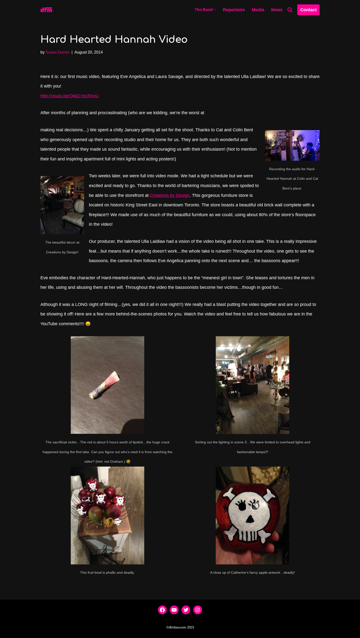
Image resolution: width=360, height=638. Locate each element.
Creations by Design (170, 195)
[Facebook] (162, 609)
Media (258, 9)
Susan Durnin (58, 52)
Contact (308, 9)
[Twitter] (185, 609)
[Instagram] (197, 609)
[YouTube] (174, 609)
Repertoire (234, 9)
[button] (215, 10)
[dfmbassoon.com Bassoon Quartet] (46, 10)
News (277, 9)
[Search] (290, 9)
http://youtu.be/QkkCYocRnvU (69, 95)
